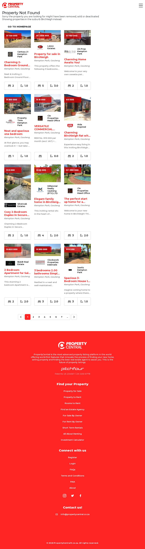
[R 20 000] (47, 173)
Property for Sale (72, 391)
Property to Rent (72, 397)
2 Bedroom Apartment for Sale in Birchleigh (17, 273)
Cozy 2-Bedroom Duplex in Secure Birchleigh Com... (16, 215)
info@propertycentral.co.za (75, 514)
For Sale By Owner (72, 415)
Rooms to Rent (72, 403)
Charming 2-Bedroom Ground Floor (16, 65)
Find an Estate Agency (72, 409)
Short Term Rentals (72, 427)
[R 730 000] (17, 38)
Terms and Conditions (72, 475)
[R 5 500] (77, 107)
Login (73, 463)
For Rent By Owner (72, 421)
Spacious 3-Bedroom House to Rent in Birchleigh (77, 281)
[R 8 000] (17, 182)
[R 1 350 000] (77, 174)
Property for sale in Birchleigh (47, 55)
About (72, 488)
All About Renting (72, 434)
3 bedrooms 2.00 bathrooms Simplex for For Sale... (47, 273)
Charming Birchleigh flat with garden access (77, 135)
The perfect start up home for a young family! (75, 202)
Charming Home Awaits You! (75, 61)
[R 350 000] (17, 103)
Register (72, 457)
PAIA (72, 482)
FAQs (72, 469)
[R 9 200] (77, 253)
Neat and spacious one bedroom (16, 132)
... (67, 317)
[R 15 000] (47, 102)
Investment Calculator (72, 440)
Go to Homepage (19, 26)
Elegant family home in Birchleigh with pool (47, 202)
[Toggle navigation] (140, 5)
